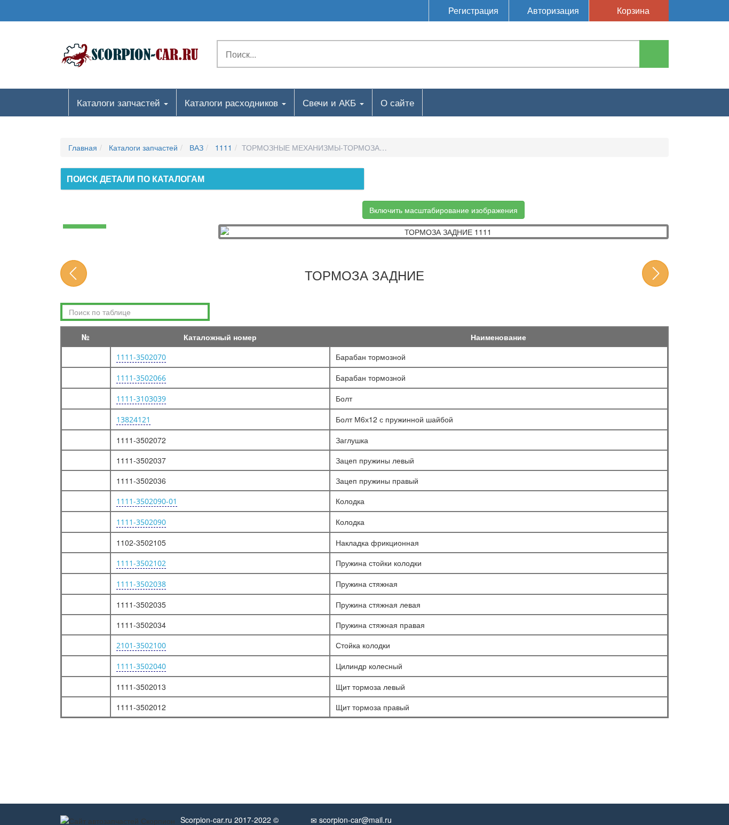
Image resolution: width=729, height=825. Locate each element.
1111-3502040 (141, 666)
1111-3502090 (141, 522)
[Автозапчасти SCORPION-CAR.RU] (130, 53)
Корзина (632, 10)
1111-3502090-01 (146, 501)
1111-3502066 (141, 378)
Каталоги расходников (233, 102)
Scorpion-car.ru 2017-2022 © (229, 819)
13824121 (133, 419)
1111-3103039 (141, 399)
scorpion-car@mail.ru (354, 819)
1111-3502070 (141, 357)
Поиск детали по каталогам (135, 178)
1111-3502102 (141, 563)
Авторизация (552, 10)
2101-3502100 (141, 645)
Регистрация (472, 10)
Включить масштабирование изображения (443, 210)
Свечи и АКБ (331, 102)
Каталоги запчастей (120, 102)
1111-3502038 (141, 584)
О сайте (397, 102)
